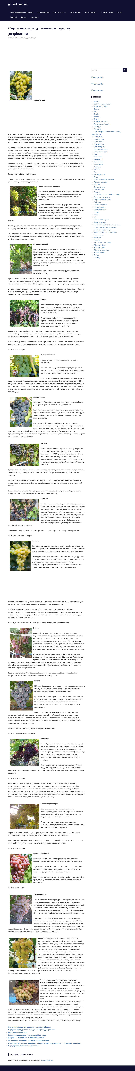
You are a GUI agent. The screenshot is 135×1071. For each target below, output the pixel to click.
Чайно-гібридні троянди (102, 230)
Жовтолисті (98, 159)
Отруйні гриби (99, 190)
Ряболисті (97, 202)
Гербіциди (97, 127)
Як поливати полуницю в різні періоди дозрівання (28, 1040)
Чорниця (97, 240)
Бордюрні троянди (100, 106)
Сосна (96, 212)
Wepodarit (34, 17)
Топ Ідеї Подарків (106, 12)
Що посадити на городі (102, 242)
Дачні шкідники (99, 147)
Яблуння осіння (99, 245)
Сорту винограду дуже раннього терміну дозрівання (29, 1027)
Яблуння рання (99, 247)
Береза (96, 101)
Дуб (95, 154)
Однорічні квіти (99, 187)
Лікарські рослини (100, 182)
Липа (96, 177)
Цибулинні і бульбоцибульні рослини (107, 225)
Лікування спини (43, 12)
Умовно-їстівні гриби (101, 220)
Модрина (97, 184)
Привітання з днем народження (21, 12)
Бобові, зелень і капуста (102, 104)
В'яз (95, 111)
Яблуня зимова (99, 252)
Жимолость (98, 157)
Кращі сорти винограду (17, 1032)
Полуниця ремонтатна (102, 197)
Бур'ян (96, 109)
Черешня (97, 237)
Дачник (22, 38)
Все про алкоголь (59, 12)
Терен (96, 215)
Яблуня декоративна (101, 250)
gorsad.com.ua (17, 4)
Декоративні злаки (100, 149)
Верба (96, 114)
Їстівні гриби (98, 164)
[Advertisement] (46, 54)
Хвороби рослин (100, 222)
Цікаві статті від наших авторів (105, 227)
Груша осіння (99, 139)
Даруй (119, 12)
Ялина (96, 255)
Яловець (97, 258)
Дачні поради (31, 38)
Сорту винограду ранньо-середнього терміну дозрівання (31, 1030)
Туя (95, 217)
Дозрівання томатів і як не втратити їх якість (26, 1038)
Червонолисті (99, 235)
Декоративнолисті (100, 152)
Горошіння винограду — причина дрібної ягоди (27, 1035)
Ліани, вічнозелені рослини (104, 179)
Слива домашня (100, 207)
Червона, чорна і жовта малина (105, 232)
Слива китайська (100, 210)
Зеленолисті (98, 162)
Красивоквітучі (99, 174)
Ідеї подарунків (90, 12)
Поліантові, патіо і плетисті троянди (107, 195)
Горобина (97, 129)
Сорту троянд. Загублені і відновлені (23, 1046)
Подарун (24, 17)
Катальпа (97, 167)
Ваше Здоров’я (75, 12)
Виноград (97, 116)
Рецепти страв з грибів (102, 200)
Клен (95, 172)
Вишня (96, 119)
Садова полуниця (100, 205)
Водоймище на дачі (101, 121)
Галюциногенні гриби (101, 124)
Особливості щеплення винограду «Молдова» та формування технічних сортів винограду (44, 1043)
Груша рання (98, 142)
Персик (96, 192)
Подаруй (13, 17)
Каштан (96, 169)
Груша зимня (98, 137)
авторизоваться (47, 1060)
